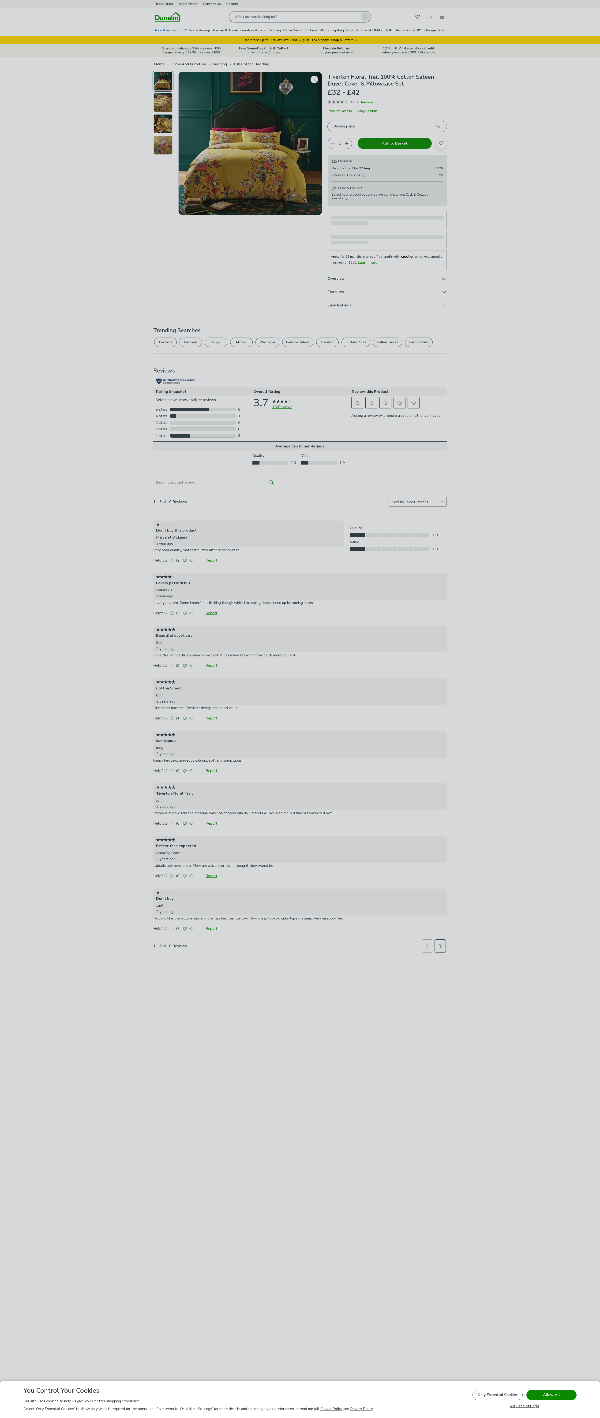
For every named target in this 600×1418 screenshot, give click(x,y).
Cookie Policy (331, 1408)
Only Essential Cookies (497, 1394)
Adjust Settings (524, 1406)
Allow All (551, 1394)
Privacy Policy (361, 1408)
